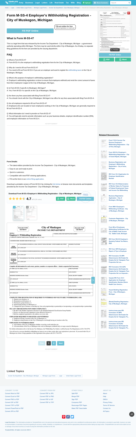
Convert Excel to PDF (12, 396)
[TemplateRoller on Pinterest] (63, 416)
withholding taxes (74, 70)
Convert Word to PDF (12, 393)
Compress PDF (77, 402)
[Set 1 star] (10, 198)
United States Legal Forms (73, 376)
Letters (44, 3)
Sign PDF (75, 399)
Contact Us (106, 408)
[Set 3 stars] (17, 198)
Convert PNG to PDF (12, 399)
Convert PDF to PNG (47, 396)
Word (72, 199)
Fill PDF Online (30, 30)
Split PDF (75, 393)
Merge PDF (75, 396)
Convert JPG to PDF (12, 411)
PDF (62, 199)
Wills (73, 3)
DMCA (105, 399)
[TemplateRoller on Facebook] (68, 416)
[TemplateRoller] (11, 2)
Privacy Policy (107, 402)
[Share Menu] (131, 414)
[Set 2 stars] (13, 198)
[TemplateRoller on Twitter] (72, 416)
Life (51, 3)
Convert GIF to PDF (11, 402)
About (105, 393)
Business (29, 3)
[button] (93, 280)
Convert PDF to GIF (46, 399)
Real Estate (59, 3)
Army (21, 3)
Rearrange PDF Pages (79, 405)
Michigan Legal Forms (48, 376)
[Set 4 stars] (20, 198)
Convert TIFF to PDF (12, 405)
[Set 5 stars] (24, 198)
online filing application (35, 179)
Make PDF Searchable (79, 408)
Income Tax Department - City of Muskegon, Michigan (23, 376)
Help (104, 396)
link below (56, 184)
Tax (67, 3)
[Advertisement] (51, 140)
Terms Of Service (109, 405)
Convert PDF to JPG (47, 393)
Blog (79, 3)
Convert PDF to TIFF (47, 402)
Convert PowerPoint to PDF (14, 408)
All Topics (106, 411)
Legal (37, 3)
